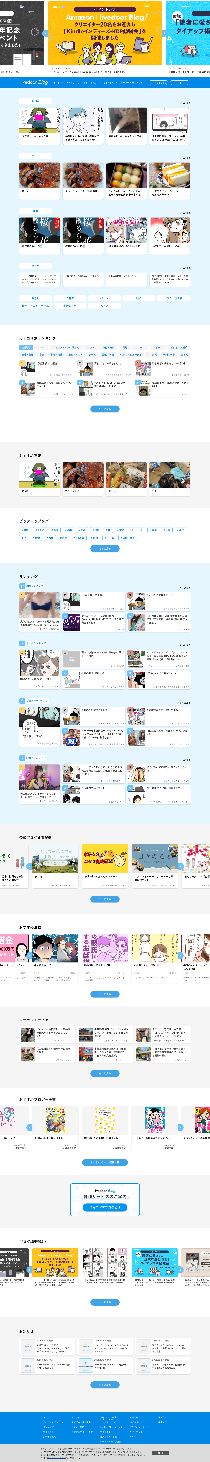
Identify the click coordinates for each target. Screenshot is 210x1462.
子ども (110, 538)
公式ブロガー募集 (108, 1437)
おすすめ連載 (78, 1427)
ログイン (179, 83)
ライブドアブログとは (53, 1422)
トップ (46, 1417)
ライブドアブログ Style (72, 68)
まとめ (41, 530)
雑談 (26, 530)
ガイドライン (136, 1422)
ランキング (59, 83)
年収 (181, 530)
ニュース (138, 530)
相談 (96, 530)
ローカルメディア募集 (110, 1442)
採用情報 (162, 1422)
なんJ (104, 305)
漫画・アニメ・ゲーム (35, 305)
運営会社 (162, 1417)
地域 (139, 298)
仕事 (69, 530)
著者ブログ (21, 1148)
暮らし (36, 298)
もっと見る (185, 103)
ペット (104, 298)
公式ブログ (96, 83)
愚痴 (55, 530)
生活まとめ (70, 305)
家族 (154, 530)
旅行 (167, 530)
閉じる (161, 1453)
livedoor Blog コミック (132, 83)
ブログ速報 (83, 83)
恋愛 (51, 538)
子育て (70, 298)
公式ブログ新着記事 (81, 1422)
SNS (121, 530)
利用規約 (134, 1417)
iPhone (80, 538)
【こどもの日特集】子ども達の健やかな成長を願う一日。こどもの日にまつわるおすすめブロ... (114, 72)
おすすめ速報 (49, 1437)
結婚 (95, 538)
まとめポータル (111, 83)
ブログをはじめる (158, 83)
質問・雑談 (129, 538)
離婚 (37, 538)
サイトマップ (136, 1432)
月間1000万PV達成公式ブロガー (109, 1418)
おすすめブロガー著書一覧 (105, 1162)
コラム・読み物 (173, 298)
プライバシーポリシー (140, 1427)
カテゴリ (71, 83)
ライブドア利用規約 (56, 1457)
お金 (64, 538)
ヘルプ (133, 1437)
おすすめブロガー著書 (82, 1432)
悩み (83, 530)
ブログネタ (105, 1432)
